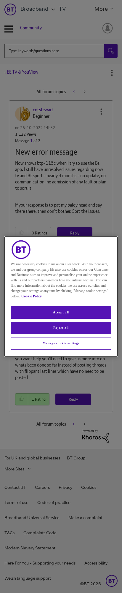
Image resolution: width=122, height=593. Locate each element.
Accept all (61, 312)
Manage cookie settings (61, 343)
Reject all (61, 327)
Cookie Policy (31, 296)
